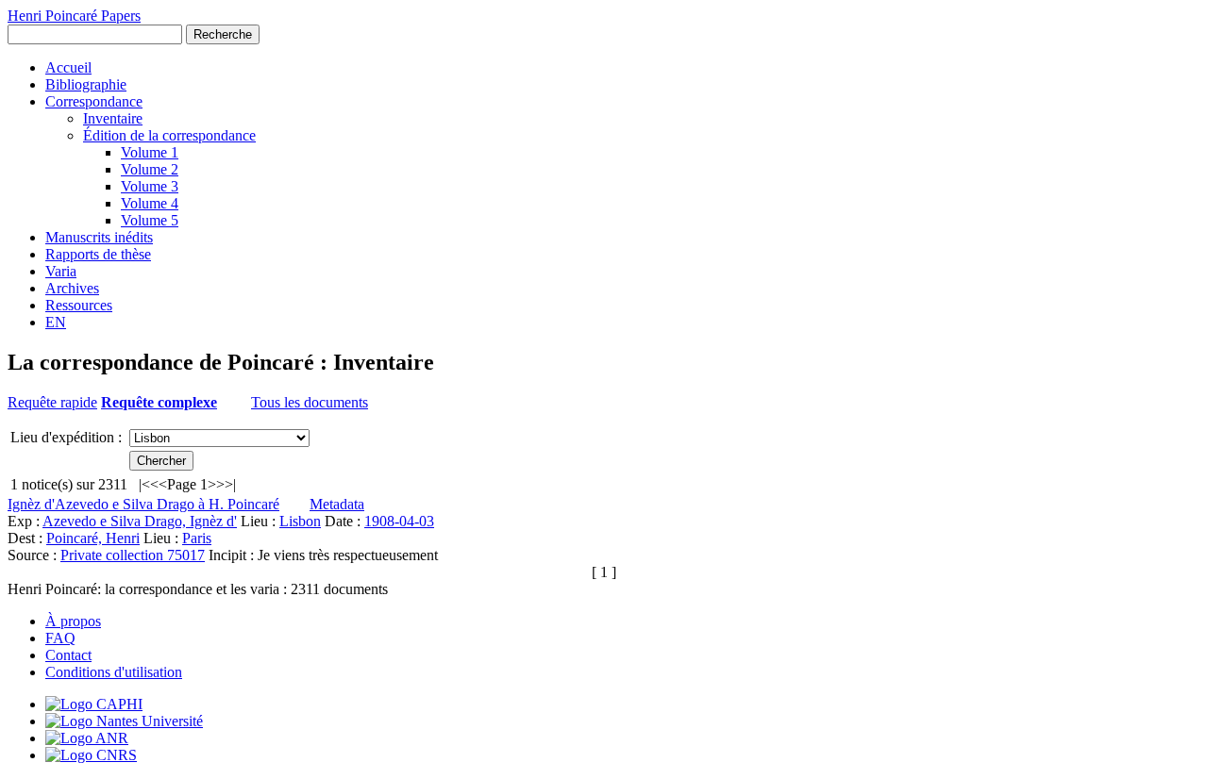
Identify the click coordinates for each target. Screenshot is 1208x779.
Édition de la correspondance (169, 135)
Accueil (68, 67)
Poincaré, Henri (93, 538)
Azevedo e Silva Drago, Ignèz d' (139, 521)
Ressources (78, 305)
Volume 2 (149, 169)
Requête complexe (159, 402)
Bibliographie (85, 84)
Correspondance (94, 101)
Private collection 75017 (132, 555)
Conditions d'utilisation (113, 672)
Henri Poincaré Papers (74, 16)
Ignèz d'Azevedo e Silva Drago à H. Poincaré (143, 504)
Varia (60, 271)
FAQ (60, 638)
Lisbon (300, 521)
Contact (68, 655)
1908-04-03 (399, 521)
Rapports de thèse (98, 254)
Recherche (222, 34)
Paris (196, 538)
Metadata (337, 504)
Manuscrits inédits (99, 237)
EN (55, 322)
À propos (73, 621)
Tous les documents (309, 402)
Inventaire (113, 118)
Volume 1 (149, 152)
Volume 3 (149, 186)
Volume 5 (149, 220)
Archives (72, 288)
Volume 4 (149, 203)
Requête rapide (52, 402)
